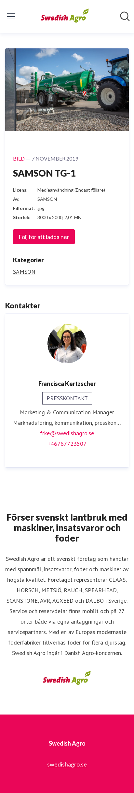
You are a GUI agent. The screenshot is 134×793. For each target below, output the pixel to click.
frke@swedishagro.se (67, 433)
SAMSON (24, 271)
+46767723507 (67, 443)
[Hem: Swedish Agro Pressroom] (65, 16)
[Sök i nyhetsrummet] (125, 16)
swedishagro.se (67, 764)
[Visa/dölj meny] (11, 16)
